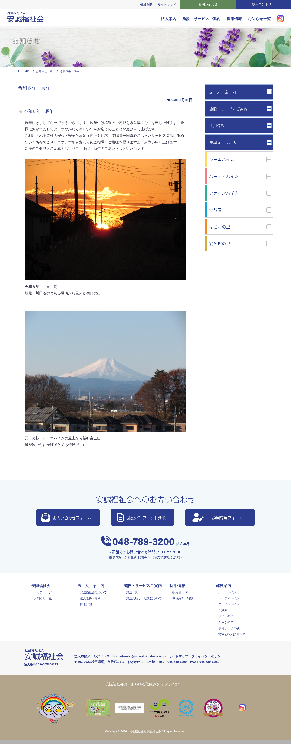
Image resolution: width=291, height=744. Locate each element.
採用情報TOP (181, 592)
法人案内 (168, 19)
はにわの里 (225, 616)
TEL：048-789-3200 (172, 662)
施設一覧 (132, 592)
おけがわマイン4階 (141, 662)
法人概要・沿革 (90, 598)
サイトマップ (167, 4)
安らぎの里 (225, 622)
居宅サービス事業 (230, 628)
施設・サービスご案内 (201, 19)
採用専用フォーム (227, 517)
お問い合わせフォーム (72, 517)
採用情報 (234, 19)
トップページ (43, 592)
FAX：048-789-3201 (204, 662)
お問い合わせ (208, 4)
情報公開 (146, 4)
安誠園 (222, 610)
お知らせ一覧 (259, 19)
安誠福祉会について (93, 592)
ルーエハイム (227, 592)
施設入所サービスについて (144, 598)
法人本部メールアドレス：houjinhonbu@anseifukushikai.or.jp (120, 656)
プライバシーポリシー (207, 656)
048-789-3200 (143, 541)
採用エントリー (263, 4)
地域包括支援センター (233, 634)
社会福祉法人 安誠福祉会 (145, 731)
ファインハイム (228, 604)
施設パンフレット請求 (146, 517)
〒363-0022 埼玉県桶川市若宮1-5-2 (99, 662)
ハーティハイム (228, 598)
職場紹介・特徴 (182, 598)
